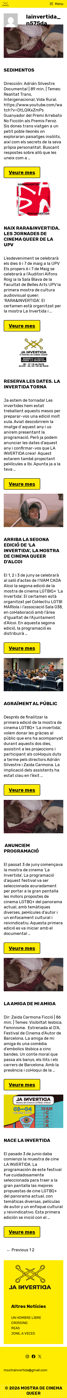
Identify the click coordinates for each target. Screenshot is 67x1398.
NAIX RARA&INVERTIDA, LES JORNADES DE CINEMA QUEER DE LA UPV (32, 236)
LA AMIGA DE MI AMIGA (30, 1003)
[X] (39, 1358)
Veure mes (24, 174)
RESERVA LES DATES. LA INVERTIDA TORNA (32, 384)
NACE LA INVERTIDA (27, 1140)
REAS (15, 1328)
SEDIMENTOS (19, 70)
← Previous (17, 1249)
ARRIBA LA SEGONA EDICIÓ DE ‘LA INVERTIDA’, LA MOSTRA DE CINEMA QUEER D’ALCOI (31, 550)
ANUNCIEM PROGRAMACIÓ (21, 848)
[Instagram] (27, 1358)
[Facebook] (33, 1358)
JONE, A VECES (23, 1333)
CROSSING (19, 1323)
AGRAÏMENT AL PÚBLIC (30, 703)
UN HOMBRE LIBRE (26, 1318)
